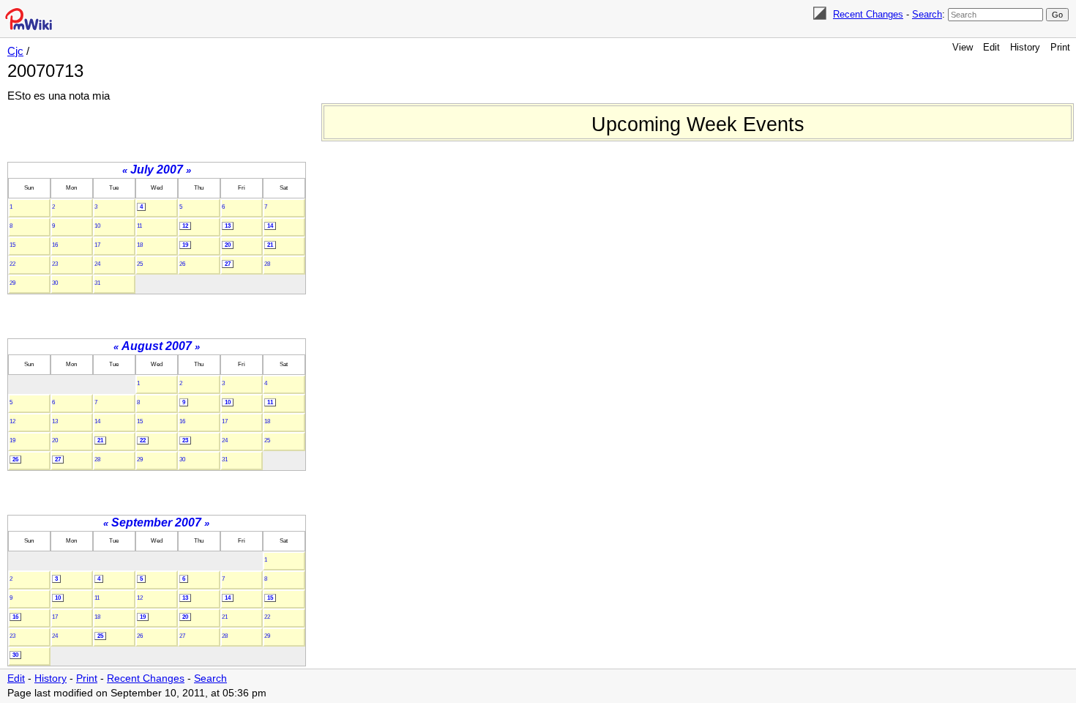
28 (267, 264)
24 (97, 264)
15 (12, 245)
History (1025, 47)
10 (97, 226)
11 (139, 226)
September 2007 (156, 522)
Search (927, 14)
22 (12, 264)
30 (55, 283)
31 (97, 283)
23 (55, 264)
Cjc (15, 51)
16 (55, 245)
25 (140, 264)
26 (182, 264)
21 (270, 245)
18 (140, 245)
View (962, 47)
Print (1060, 47)
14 (270, 226)
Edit (991, 47)
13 (228, 226)
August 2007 (157, 346)
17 (97, 245)
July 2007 (156, 169)
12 (185, 226)
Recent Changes (868, 14)
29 (12, 283)
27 (228, 264)
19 (185, 245)
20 (228, 245)
